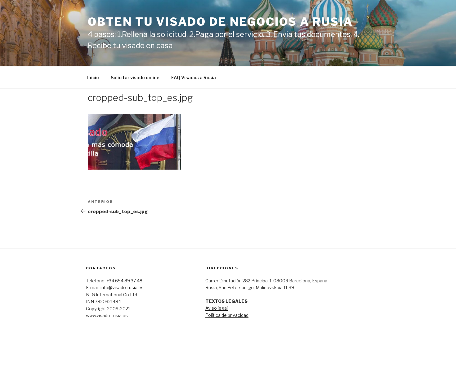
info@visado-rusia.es (122, 287)
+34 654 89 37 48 (124, 280)
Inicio (93, 77)
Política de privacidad (226, 315)
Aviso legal (216, 308)
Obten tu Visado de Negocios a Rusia (220, 22)
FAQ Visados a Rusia (193, 77)
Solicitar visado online (135, 77)
